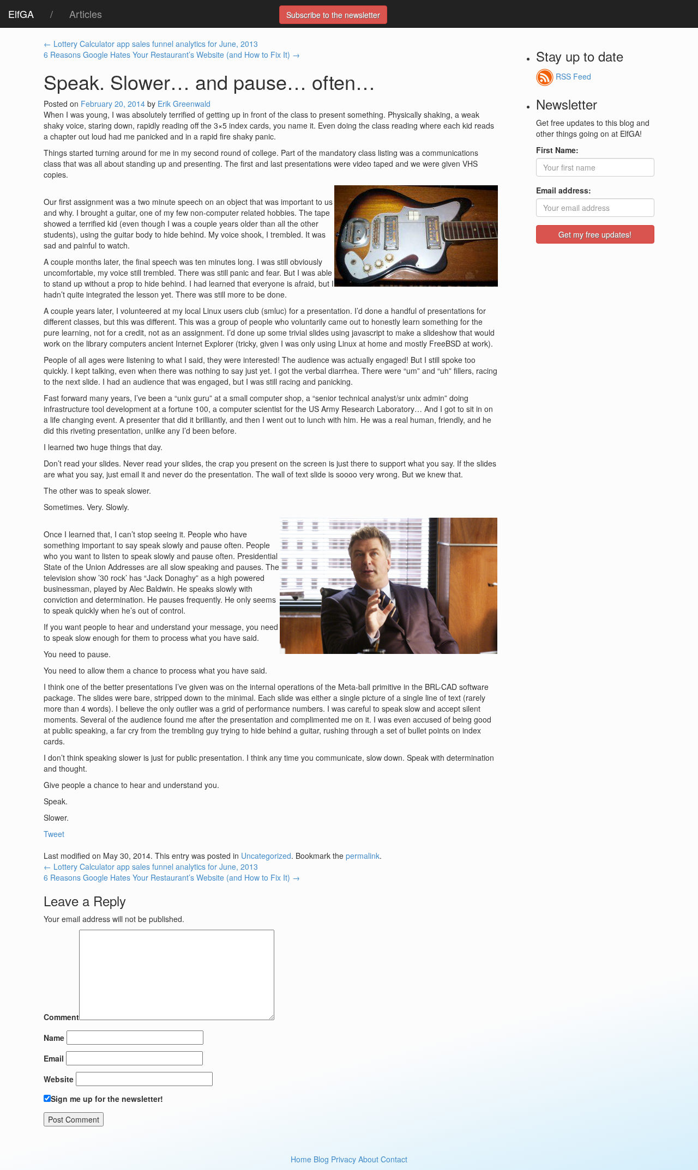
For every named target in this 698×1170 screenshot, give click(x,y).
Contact (394, 1159)
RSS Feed (572, 76)
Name (54, 1037)
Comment (61, 1016)
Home (301, 1159)
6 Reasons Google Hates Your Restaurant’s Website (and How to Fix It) (172, 54)
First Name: (557, 149)
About (368, 1159)
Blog (321, 1159)
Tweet (54, 833)
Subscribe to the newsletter (333, 14)
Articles (85, 14)
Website (59, 1079)
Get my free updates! (594, 234)
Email (54, 1058)
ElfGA (21, 14)
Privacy (343, 1159)
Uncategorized (266, 855)
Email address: (563, 190)
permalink (363, 855)
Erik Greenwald (184, 103)
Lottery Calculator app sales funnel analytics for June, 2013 (151, 43)
